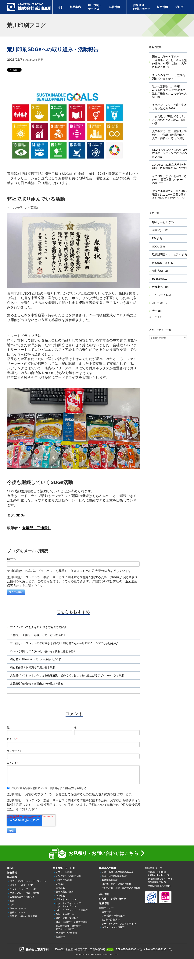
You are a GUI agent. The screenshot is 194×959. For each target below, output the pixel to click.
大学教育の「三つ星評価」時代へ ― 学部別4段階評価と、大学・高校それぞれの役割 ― (169, 136)
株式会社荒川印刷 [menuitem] (158, 874)
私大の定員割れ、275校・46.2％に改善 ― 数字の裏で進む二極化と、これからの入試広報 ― (169, 91)
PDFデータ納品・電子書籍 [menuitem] (23, 916)
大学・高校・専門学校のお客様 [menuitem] (118, 872)
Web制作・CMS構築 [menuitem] (66, 932)
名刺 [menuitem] (12, 904)
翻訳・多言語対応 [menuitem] (65, 914)
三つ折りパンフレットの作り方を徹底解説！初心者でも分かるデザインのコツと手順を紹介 (64, 643)
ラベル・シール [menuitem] (18, 908)
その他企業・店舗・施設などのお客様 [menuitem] (121, 888)
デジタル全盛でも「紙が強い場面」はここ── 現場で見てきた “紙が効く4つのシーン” (169, 194)
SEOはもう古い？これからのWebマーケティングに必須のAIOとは (169, 153)
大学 (157, 310)
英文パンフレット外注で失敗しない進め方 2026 (169, 106)
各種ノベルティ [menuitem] (18, 912)
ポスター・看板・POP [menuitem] (21, 885)
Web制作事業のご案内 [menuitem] (159, 886)
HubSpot (160, 278)
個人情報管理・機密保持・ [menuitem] (69, 927)
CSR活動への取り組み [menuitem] (113, 915)
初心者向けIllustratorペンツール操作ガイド (35, 659)
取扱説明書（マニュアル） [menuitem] (161, 881)
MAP (111, 949)
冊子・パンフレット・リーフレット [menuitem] (28, 881)
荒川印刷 (160, 270)
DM (157, 238)
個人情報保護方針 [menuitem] (111, 919)
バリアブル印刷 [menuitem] (64, 880)
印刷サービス (163, 222)
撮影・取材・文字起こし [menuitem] (68, 918)
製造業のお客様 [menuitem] (110, 880)
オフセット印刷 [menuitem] (64, 872)
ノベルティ (161, 294)
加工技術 (160, 302)
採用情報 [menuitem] (162, 7)
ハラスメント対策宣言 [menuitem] (113, 927)
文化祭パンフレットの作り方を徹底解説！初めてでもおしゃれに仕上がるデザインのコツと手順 (67, 675)
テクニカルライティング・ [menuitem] (69, 905)
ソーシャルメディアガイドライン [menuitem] (119, 923)
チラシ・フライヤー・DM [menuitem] (23, 889)
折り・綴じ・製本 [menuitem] (65, 891)
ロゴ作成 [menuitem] (60, 895)
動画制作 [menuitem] (60, 936)
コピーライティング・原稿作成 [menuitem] (72, 910)
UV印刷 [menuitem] (59, 884)
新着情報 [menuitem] (12, 872)
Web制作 (160, 286)
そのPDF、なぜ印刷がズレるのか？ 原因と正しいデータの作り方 (169, 179)
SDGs (20, 515)
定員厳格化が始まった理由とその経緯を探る (36, 683)
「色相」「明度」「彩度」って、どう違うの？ (38, 635)
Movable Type (163, 262)
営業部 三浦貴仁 (36, 528)
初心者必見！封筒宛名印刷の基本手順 (32, 667)
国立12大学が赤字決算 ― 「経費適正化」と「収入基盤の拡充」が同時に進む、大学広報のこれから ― (169, 61)
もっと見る (155, 317)
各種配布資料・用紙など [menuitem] (22, 896)
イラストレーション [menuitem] (66, 899)
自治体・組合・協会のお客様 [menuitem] (116, 884)
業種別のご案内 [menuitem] (107, 868)
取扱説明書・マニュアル (169, 254)
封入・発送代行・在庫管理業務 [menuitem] (72, 922)
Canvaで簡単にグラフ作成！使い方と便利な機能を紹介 (43, 651)
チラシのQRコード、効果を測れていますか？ (168, 77)
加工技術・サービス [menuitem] (64, 868)
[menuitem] (60, 7)
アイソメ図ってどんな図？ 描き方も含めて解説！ (39, 627)
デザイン (160, 230)
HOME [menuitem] (10, 868)
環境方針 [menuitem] (106, 912)
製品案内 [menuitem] (75, 7)
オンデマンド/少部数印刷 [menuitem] (68, 876)
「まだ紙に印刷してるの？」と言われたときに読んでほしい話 (169, 120)
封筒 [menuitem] (12, 900)
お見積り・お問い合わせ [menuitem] (112, 898)
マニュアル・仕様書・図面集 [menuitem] (24, 893)
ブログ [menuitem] (179, 7)
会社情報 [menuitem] (114, 7)
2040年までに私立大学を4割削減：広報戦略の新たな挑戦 (169, 166)
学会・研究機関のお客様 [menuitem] (114, 876)
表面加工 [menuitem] (60, 888)
